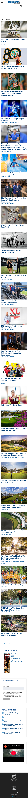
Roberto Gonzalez (14, 122)
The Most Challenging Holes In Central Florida (12, 531)
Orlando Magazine (14, 2)
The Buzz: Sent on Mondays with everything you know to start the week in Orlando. (12, 693)
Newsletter (14, 781)
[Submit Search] (20, 6)
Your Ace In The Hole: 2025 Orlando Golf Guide (11, 379)
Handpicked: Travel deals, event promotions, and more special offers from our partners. (13, 696)
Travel (14, 788)
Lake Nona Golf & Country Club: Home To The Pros (13, 429)
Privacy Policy (14, 794)
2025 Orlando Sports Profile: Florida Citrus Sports (11, 301)
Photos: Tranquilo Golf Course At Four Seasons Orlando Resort (13, 454)
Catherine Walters (6, 151)
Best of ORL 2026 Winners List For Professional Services (13, 724)
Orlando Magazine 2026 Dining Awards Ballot (14, 720)
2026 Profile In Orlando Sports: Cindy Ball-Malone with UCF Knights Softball (12, 93)
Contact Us (14, 780)
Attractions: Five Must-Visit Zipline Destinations (11, 634)
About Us (14, 777)
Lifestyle (14, 787)
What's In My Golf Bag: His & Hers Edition (12, 226)
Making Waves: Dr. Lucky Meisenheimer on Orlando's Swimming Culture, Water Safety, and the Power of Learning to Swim (14, 146)
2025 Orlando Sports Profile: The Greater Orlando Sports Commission (13, 200)
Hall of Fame (14, 789)
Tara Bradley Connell (7, 561)
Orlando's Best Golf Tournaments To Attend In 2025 (13, 481)
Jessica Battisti (6, 122)
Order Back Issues (15, 658)
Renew (12, 655)
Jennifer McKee (6, 254)
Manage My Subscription (17, 661)
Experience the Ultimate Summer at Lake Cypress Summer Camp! (13, 173)
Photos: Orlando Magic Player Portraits (12, 119)
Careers (14, 778)
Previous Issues (14, 779)
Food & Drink (14, 785)
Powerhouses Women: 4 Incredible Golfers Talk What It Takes (13, 506)
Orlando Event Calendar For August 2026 (13, 728)
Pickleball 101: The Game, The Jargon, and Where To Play (12, 609)
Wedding (14, 774)
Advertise (14, 776)
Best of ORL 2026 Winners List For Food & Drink (13, 732)
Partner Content (6, 97)
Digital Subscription (16, 660)
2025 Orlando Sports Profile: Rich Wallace (13, 276)
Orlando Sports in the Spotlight (12, 584)
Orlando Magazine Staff (8, 43)
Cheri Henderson (6, 611)
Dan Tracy (4, 586)
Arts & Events (14, 786)
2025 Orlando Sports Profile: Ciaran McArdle (11, 327)
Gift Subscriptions (15, 656)
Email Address (6, 686)
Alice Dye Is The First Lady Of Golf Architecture (12, 251)
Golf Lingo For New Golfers (11, 405)
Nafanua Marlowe (6, 534)
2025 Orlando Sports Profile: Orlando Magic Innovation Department (11, 353)
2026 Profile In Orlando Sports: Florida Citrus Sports (12, 67)
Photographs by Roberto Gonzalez (10, 228)
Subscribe (13, 653)
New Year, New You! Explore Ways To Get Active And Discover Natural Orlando (13, 558)
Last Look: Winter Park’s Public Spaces (13, 40)
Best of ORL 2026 (9, 717)
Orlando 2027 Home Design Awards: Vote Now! (13, 713)
